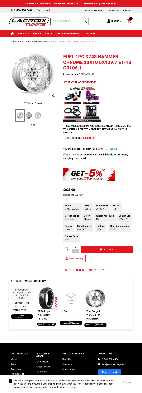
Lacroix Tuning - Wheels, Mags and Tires (29, 41)
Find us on (42, 10)
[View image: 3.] (38, 115)
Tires (36, 33)
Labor (49, 33)
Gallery (90, 33)
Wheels (22, 33)
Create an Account (94, 10)
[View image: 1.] (20, 115)
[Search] (85, 21)
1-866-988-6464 (23, 10)
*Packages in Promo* (69, 33)
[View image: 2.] (29, 115)
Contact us (114, 10)
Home (12, 33)
